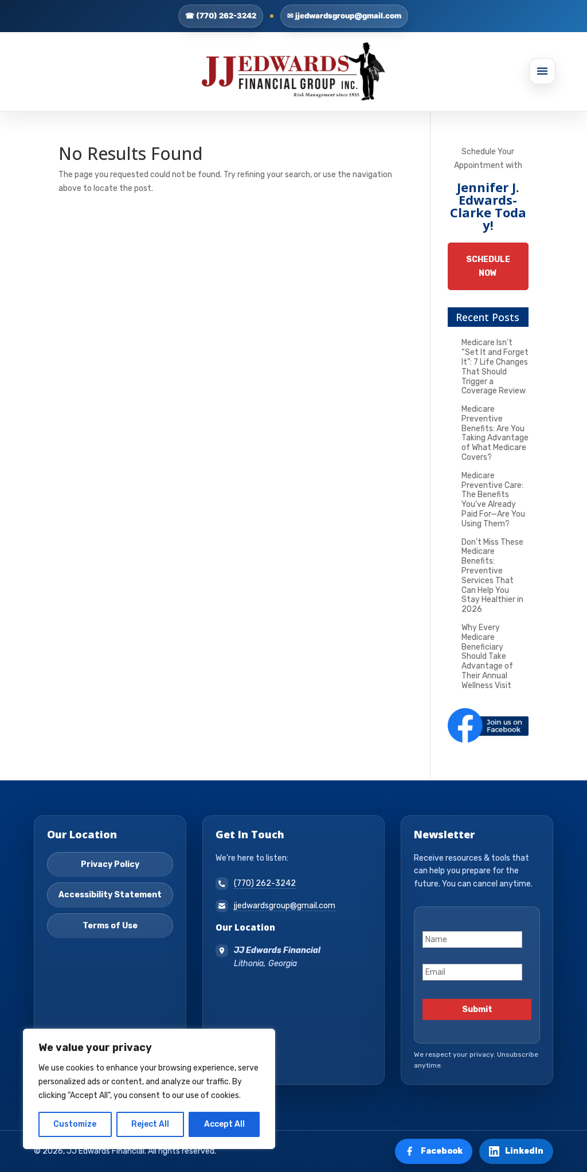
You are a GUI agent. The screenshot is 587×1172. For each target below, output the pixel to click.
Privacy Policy (110, 864)
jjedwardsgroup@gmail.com (284, 906)
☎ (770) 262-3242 (220, 15)
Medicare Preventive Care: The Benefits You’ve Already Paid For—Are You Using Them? (493, 500)
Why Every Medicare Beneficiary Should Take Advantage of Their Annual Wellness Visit (487, 656)
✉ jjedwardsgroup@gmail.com (344, 15)
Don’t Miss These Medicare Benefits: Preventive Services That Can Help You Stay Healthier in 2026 (492, 576)
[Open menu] (542, 71)
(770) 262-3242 (265, 883)
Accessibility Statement (110, 895)
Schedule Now (488, 266)
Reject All (150, 1124)
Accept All (224, 1124)
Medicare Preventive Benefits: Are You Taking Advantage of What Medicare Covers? (495, 433)
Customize (74, 1124)
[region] (149, 1089)
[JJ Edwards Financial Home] (293, 71)
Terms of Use (110, 926)
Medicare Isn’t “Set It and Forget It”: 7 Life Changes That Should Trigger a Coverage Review (495, 367)
